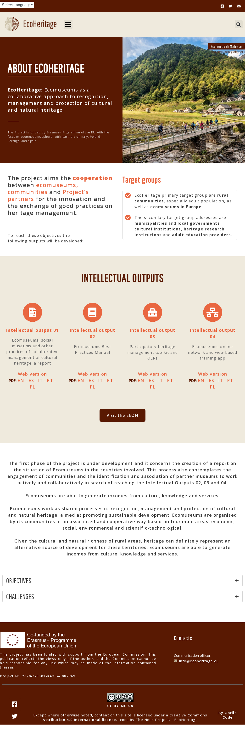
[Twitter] (230, 6)
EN (20, 380)
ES (31, 380)
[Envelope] (239, 6)
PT (50, 380)
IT (40, 380)
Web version (32, 374)
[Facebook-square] (222, 6)
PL (32, 387)
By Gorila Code (227, 715)
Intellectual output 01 (32, 330)
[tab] (122, 580)
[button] (239, 24)
